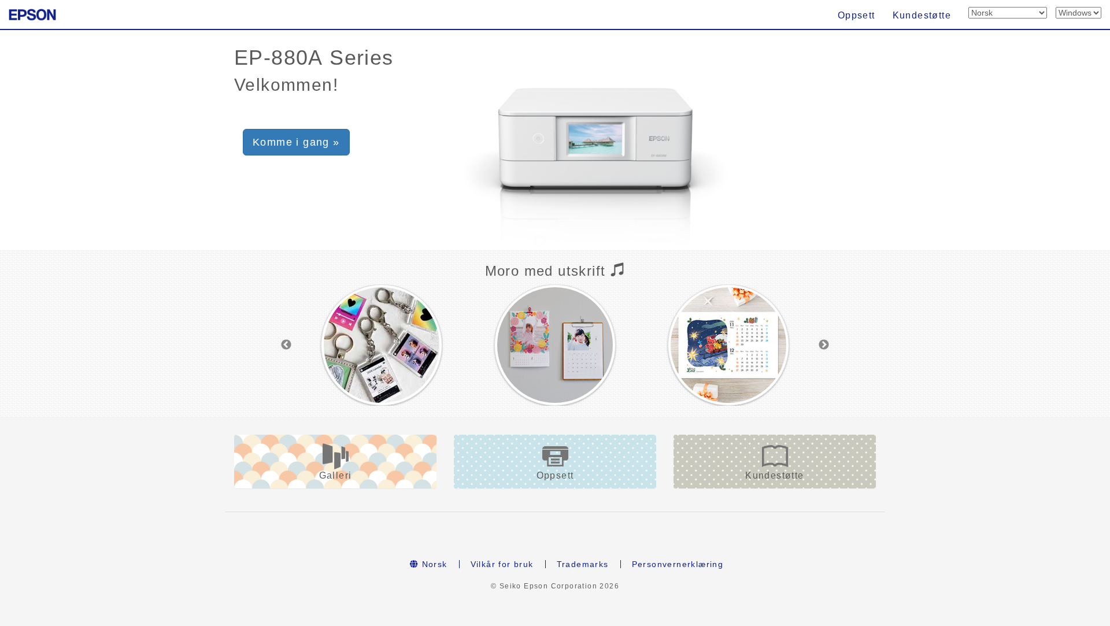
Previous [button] (286, 345)
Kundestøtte (922, 15)
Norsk (433, 564)
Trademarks (583, 564)
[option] (381, 345)
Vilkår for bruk (502, 564)
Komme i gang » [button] (296, 142)
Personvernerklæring (678, 564)
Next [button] (824, 345)
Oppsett (856, 15)
